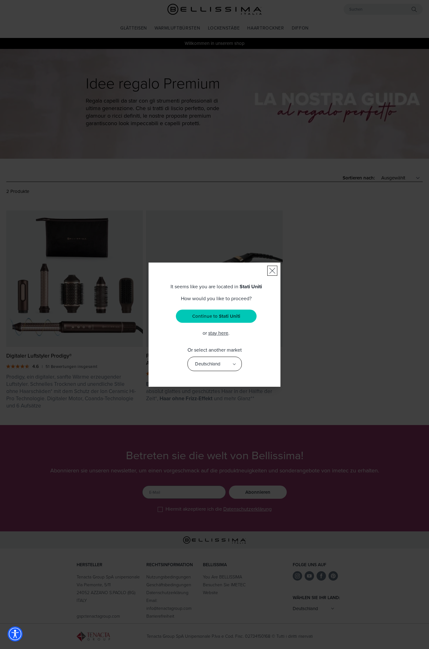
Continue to (216, 316)
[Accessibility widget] (15, 633)
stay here (218, 332)
